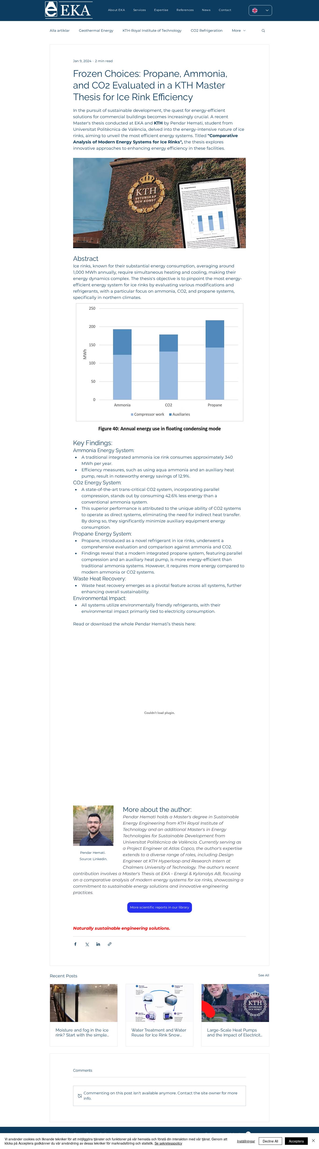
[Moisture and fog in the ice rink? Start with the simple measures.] (83, 1003)
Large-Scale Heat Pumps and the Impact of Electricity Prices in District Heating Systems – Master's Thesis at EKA (235, 1032)
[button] (161, 10)
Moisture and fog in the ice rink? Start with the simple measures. (82, 1032)
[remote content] (159, 713)
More (236, 30)
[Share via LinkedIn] (98, 944)
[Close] (313, 1141)
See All (263, 975)
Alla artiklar (60, 30)
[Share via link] (109, 944)
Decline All (270, 1141)
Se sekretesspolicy (168, 1143)
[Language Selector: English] (260, 10)
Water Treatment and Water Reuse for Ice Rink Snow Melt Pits (158, 1032)
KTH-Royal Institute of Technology (152, 30)
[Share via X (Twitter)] (87, 944)
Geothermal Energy (96, 30)
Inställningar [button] (246, 1141)
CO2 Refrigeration (207, 30)
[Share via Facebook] (75, 944)
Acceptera (296, 1141)
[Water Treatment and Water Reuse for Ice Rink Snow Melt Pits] (159, 1003)
